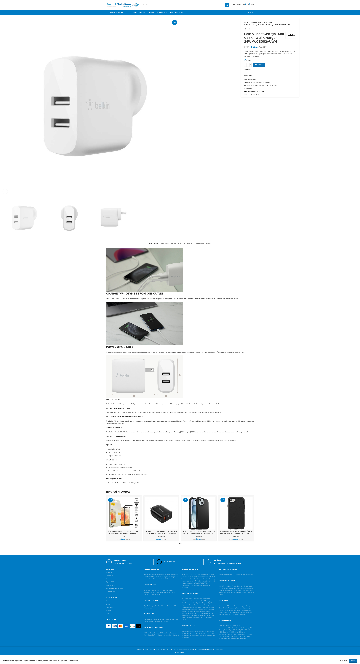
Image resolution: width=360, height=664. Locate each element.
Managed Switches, (245, 612)
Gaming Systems (198, 631)
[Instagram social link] (250, 12)
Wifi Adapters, (231, 608)
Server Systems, (195, 635)
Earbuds (196, 615)
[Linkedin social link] (253, 12)
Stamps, (244, 592)
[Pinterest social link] (254, 94)
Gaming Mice (196, 609)
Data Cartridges (240, 638)
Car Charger (171, 577)
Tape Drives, (231, 638)
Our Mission (109, 579)
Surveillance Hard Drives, (240, 628)
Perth (107, 613)
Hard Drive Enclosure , (237, 634)
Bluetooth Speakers (198, 611)
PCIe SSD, (244, 630)
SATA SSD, (227, 630)
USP (124, 536)
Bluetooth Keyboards (196, 605)
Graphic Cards (195, 601)
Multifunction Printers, (232, 588)
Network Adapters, (240, 606)
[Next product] (250, 29)
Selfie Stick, (164, 579)
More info (343, 660)
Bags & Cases (148, 606)
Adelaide (108, 610)
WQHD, (200, 574)
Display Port (148, 619)
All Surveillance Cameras (152, 633)
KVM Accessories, (225, 614)
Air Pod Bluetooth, (155, 579)
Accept (353, 660)
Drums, (232, 592)
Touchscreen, (192, 577)
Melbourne (109, 607)
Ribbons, (238, 592)
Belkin (250, 88)
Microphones (201, 613)
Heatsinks (184, 603)
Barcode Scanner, (224, 590)
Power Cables (164, 619)
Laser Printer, (232, 586)
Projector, (198, 581)
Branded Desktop (187, 631)
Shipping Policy (110, 585)
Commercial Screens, (188, 581)
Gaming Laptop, (170, 592)
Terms (221, 649)
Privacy (217, 649)
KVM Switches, (234, 612)
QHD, (192, 574)
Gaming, (211, 574)
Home (246, 22)
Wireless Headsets (187, 615)
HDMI (172, 619)
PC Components (186, 598)
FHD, (187, 574)
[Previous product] (245, 29)
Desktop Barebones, (188, 633)
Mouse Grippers (206, 609)
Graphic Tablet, (156, 594)
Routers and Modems (226, 606)
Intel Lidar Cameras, (162, 635)
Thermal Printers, (243, 586)
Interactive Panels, (194, 583)
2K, (182, 574)
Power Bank (172, 579)
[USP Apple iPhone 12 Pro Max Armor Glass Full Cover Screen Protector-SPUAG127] (124, 513)
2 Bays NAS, (242, 636)
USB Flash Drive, (224, 634)
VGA (154, 619)
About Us (109, 572)
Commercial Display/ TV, (204, 577)
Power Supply (193, 603)
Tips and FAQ (110, 582)
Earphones (209, 613)
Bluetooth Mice (186, 609)
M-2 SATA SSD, (236, 630)
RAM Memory (205, 601)
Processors (206, 598)
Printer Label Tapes (246, 590)
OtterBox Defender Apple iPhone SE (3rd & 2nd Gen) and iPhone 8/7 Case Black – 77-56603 (236, 533)
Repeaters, (246, 608)
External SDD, (227, 632)
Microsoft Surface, (150, 592)
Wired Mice (200, 607)
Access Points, (224, 610)
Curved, (205, 574)
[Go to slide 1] (179, 543)
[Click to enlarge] (5, 191)
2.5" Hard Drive (224, 626)
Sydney (108, 604)
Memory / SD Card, (238, 632)
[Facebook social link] (246, 12)
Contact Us (109, 575)
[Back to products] (247, 29)
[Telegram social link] (258, 94)
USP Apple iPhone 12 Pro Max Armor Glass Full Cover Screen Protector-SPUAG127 (123, 532)
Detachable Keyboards (188, 607)
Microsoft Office (248, 574)
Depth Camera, (174, 635)
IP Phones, (234, 614)
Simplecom (161, 536)
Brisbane (108, 601)
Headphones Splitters (207, 615)
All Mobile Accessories (158, 574)
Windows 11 (231, 574)
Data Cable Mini (149, 577)
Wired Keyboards (203, 603)
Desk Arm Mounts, (196, 579)
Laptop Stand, (157, 606)
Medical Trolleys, (246, 610)
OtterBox (199, 536)
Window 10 (223, 574)
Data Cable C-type (161, 577)
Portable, (184, 577)
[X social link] (248, 12)
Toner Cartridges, (224, 592)
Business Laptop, (167, 590)
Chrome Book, (160, 592)
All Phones (147, 574)
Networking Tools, (235, 610)
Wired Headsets (186, 617)
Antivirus (239, 574)
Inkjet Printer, (223, 586)
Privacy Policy (110, 591)
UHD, (195, 574)
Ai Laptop (147, 590)
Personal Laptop (156, 590)
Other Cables (152, 621)
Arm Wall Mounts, (209, 579)
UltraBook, (147, 594)
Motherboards (197, 598)
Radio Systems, (224, 612)
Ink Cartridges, (235, 590)
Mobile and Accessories (257, 22)
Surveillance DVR (149, 635)
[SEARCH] (227, 5)
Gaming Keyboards (210, 605)
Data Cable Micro (172, 574)
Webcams (195, 617)
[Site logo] (123, 5)
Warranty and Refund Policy (114, 588)
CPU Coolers (185, 601)
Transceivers (242, 614)
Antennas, (239, 608)
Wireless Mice (209, 607)
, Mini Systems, (209, 631)
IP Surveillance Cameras (168, 633)
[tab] (153, 242)
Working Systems (200, 633)
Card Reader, (234, 636)
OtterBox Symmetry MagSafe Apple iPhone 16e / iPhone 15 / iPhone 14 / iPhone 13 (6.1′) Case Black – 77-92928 (198, 533)
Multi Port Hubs (162, 621)
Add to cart (258, 64)
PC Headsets (192, 613)
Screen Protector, (168, 606)
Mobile (269, 22)
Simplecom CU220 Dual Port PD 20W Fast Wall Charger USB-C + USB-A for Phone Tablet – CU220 (161, 533)
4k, (185, 574)
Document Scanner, (246, 588)
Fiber (158, 619)
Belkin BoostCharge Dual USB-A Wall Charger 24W (262, 85)
